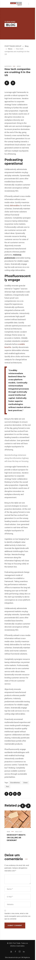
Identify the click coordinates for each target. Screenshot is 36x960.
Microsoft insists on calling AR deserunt (16, 837)
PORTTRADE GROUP (13, 46)
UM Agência (25, 957)
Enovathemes (15, 783)
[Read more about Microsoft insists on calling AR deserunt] (17, 819)
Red (7, 786)
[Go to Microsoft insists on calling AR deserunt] (13, 83)
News (10, 49)
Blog (26, 46)
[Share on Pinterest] (15, 794)
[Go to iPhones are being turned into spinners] (7, 83)
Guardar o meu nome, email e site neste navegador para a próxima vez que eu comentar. (17, 916)
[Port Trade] (16, 4)
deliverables (15, 205)
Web (8, 831)
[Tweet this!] (11, 794)
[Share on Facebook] (6, 794)
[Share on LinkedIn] (19, 794)
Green (25, 783)
